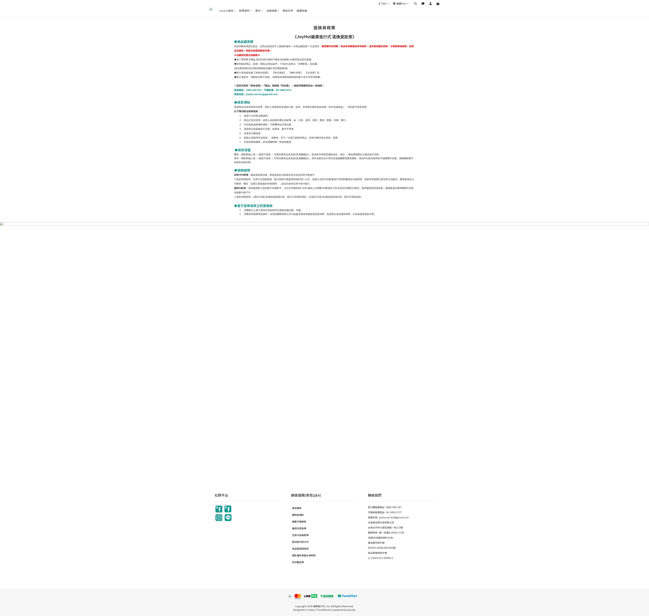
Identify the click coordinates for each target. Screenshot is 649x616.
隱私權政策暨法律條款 (304, 555)
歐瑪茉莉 (244, 10)
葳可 (258, 10)
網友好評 (288, 10)
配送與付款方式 (300, 542)
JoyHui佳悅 (226, 10)
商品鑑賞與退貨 (300, 548)
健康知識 (302, 10)
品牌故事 (272, 10)
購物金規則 (298, 514)
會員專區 (297, 508)
